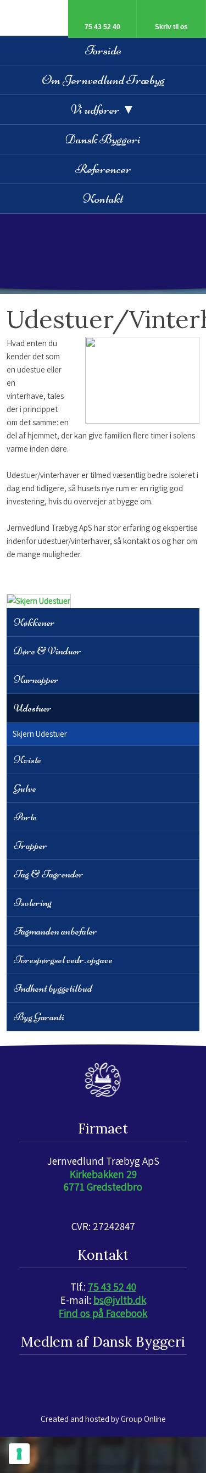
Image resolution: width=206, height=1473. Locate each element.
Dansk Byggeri (103, 139)
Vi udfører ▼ (103, 110)
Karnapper (36, 679)
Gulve (25, 788)
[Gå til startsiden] (103, 254)
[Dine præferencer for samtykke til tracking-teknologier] (19, 1453)
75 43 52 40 (112, 1286)
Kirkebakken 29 (103, 1174)
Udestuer (33, 708)
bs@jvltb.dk (119, 1300)
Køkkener (34, 622)
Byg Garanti (39, 1017)
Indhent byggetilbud (53, 988)
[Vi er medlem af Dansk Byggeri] (103, 1378)
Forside (103, 50)
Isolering (33, 902)
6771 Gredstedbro (103, 1186)
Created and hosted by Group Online (103, 1419)
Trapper (30, 845)
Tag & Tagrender (48, 874)
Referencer (103, 169)
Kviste (27, 759)
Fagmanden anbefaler (55, 931)
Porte (25, 817)
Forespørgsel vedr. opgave (63, 959)
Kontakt (103, 199)
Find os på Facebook (103, 1313)
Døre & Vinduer (47, 651)
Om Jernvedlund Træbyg (103, 80)
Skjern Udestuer (40, 734)
